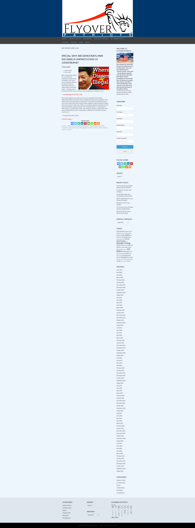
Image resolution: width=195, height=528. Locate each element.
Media (118, 253)
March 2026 (120, 277)
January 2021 (120, 428)
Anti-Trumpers (122, 233)
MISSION (74, 42)
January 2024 (120, 343)
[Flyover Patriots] (97, 18)
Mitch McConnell (122, 253)
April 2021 (119, 420)
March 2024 (120, 337)
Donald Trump (123, 243)
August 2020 (120, 441)
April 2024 (119, 335)
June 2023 (119, 360)
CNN (123, 239)
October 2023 (120, 350)
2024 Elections (121, 231)
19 (131, 512)
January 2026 (120, 282)
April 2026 (119, 275)
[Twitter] (75, 123)
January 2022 (120, 398)
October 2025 (120, 290)
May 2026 (119, 272)
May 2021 (119, 418)
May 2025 (119, 302)
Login (125, 151)
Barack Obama (128, 233)
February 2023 (120, 368)
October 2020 (120, 436)
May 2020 (119, 448)
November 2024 (121, 317)
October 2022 (120, 378)
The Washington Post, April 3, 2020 (72, 94)
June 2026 (119, 270)
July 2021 (119, 413)
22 (119, 514)
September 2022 (121, 380)
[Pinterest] (85, 123)
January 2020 (120, 458)
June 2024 (119, 330)
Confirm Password (122, 138)
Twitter (122, 261)
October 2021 (120, 405)
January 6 (125, 249)
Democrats (121, 241)
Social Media (130, 259)
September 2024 (121, 322)
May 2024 (119, 332)
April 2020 (119, 451)
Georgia (122, 247)
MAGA (131, 251)
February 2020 (120, 456)
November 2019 (121, 463)
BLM (131, 235)
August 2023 (120, 355)
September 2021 (121, 408)
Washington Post (84, 127)
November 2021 (121, 403)
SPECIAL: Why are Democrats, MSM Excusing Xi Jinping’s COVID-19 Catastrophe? (82, 59)
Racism (118, 257)
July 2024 (119, 327)
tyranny (124, 261)
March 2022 (120, 393)
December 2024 (121, 315)
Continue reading (67, 119)
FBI (129, 245)
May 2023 (119, 363)
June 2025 (119, 300)
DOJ (126, 241)
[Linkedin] (82, 123)
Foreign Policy (97, 126)
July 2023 (119, 358)
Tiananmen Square (74, 127)
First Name (119, 112)
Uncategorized (120, 492)
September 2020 (121, 438)
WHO (91, 127)
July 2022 (119, 385)
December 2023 (121, 345)
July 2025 (119, 297)
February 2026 (120, 280)
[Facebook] (72, 123)
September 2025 (121, 292)
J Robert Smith (75, 38)
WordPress (93, 525)
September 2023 (121, 353)
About (87, 42)
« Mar (112, 517)
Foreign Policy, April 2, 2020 (70, 115)
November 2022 (121, 375)
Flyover (65, 42)
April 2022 (119, 390)
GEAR (81, 42)
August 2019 (120, 471)
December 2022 (121, 373)
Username (119, 105)
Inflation (118, 249)
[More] (98, 123)
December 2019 (121, 461)
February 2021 (120, 425)
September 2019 (121, 468)
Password (119, 131)
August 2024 (120, 325)
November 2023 (121, 348)
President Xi (65, 127)
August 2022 (120, 383)
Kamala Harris (126, 251)
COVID (127, 239)
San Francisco (119, 259)
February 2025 (120, 310)
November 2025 (121, 287)
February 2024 (120, 340)
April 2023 (119, 365)
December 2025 (121, 285)
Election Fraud (120, 245)
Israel (121, 249)
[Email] (88, 123)
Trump (118, 261)
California (119, 237)
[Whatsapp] (91, 123)
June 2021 (119, 415)
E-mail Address (121, 125)
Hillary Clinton (128, 247)
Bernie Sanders (121, 235)
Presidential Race (126, 255)
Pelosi (120, 255)
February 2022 (120, 395)
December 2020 (121, 431)
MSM (103, 126)
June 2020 (119, 446)
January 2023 (120, 370)
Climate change (119, 239)
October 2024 (120, 320)
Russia (131, 257)
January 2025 (120, 312)
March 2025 (120, 307)
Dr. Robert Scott (117, 38)
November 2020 (121, 433)
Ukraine (128, 261)
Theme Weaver (113, 525)
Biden (127, 235)
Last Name (119, 118)
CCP (87, 126)
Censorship (124, 237)
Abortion (127, 231)
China (91, 126)
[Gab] (78, 123)
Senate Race (125, 259)
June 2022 (119, 388)
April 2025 (119, 305)
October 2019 (120, 466)
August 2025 (120, 295)
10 (125, 510)
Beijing (84, 126)
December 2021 (121, 400)
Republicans (125, 257)
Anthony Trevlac (101, 38)
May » (117, 517)
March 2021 (120, 423)
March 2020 (120, 453)
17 (125, 512)
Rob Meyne (87, 38)
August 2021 (120, 410)
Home (64, 38)
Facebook (126, 245)
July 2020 (119, 443)
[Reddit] (95, 123)
